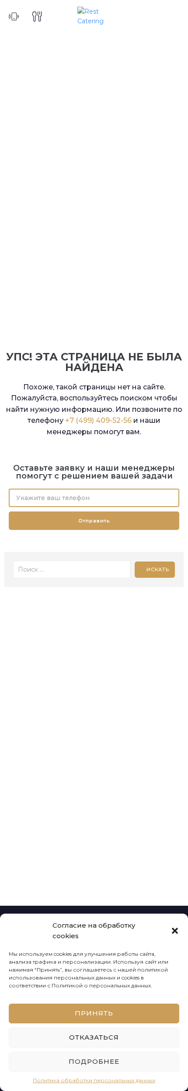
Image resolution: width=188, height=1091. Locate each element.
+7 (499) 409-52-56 (98, 420)
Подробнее (94, 1061)
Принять (94, 1013)
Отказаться (94, 1037)
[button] (175, 930)
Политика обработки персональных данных (94, 1080)
